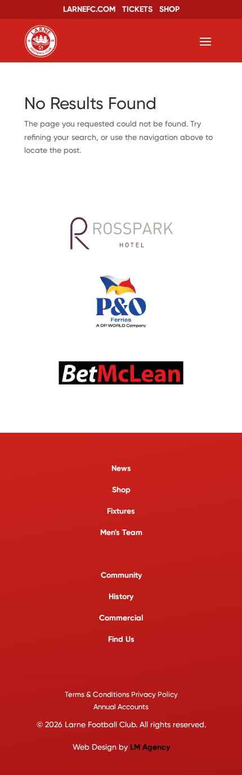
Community (121, 575)
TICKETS (137, 9)
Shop (121, 490)
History (121, 596)
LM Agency (150, 747)
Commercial (121, 618)
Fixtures (121, 511)
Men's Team (121, 532)
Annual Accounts (121, 707)
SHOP (169, 9)
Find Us (121, 639)
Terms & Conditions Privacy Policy (121, 694)
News (121, 468)
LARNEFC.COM (89, 9)
